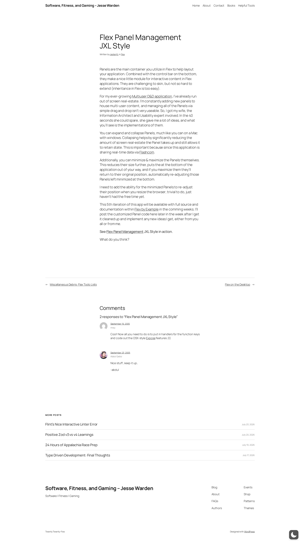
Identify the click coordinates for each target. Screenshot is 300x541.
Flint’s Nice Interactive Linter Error (71, 424)
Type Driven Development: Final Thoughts (77, 455)
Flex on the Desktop (237, 284)
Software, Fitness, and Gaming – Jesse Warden (82, 5)
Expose (150, 338)
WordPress (249, 531)
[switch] (293, 534)
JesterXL (114, 54)
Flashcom (146, 152)
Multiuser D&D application (152, 96)
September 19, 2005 (120, 323)
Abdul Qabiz (116, 356)
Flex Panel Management (124, 231)
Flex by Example (147, 209)
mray (112, 327)
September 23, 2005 (120, 352)
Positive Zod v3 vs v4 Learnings (69, 435)
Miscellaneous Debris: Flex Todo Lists (73, 284)
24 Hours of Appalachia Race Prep (71, 445)
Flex (123, 54)
